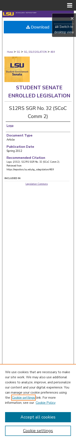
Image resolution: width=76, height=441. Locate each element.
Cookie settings (23, 397)
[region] (38, 402)
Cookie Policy (46, 402)
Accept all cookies (38, 417)
